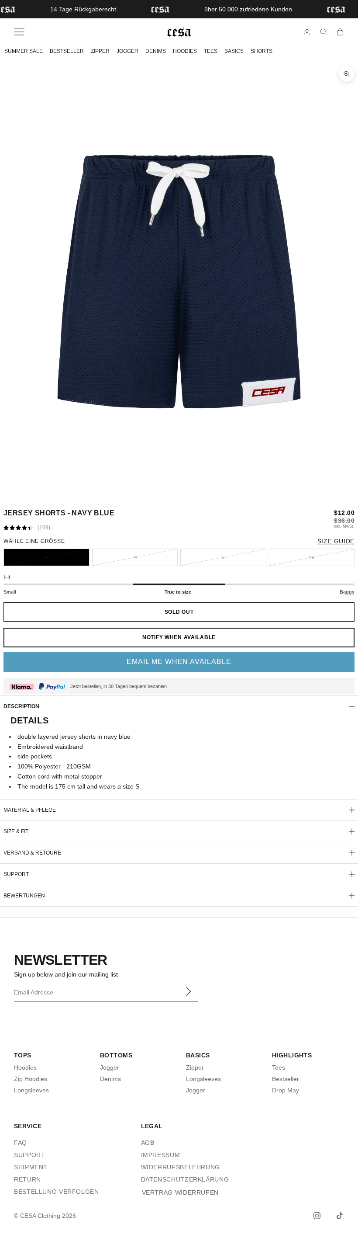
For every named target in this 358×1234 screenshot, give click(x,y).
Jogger (109, 1067)
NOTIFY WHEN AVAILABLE (179, 637)
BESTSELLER (67, 51)
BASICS (234, 51)
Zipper (195, 1067)
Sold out (179, 612)
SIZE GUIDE (336, 541)
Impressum (160, 1154)
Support (29, 1154)
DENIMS (155, 51)
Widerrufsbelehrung (180, 1167)
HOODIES (185, 51)
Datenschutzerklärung (185, 1179)
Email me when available (179, 661)
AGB (148, 1142)
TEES (210, 51)
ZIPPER (100, 51)
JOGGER (127, 51)
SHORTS (261, 51)
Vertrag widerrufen (180, 1192)
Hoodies (25, 1067)
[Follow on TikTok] (339, 1215)
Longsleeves (31, 1090)
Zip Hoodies (30, 1078)
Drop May (285, 1090)
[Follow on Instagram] (317, 1215)
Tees (278, 1067)
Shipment (31, 1167)
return (27, 1179)
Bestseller (285, 1078)
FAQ (20, 1142)
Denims (110, 1078)
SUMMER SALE (23, 51)
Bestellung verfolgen (56, 1191)
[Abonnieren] (188, 991)
